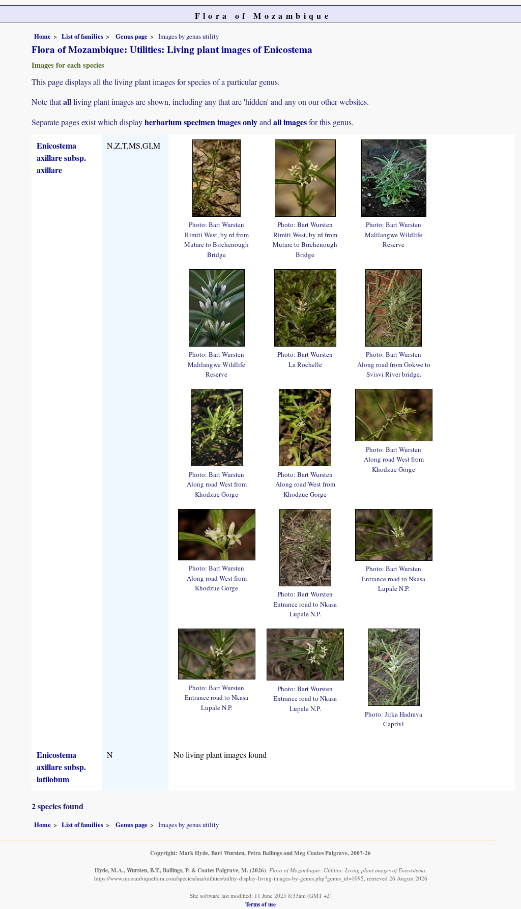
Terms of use (260, 904)
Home (42, 36)
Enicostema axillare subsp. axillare (61, 157)
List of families (82, 36)
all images (290, 122)
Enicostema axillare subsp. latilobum (61, 767)
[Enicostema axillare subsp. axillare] (216, 176)
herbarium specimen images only (200, 122)
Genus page (131, 36)
